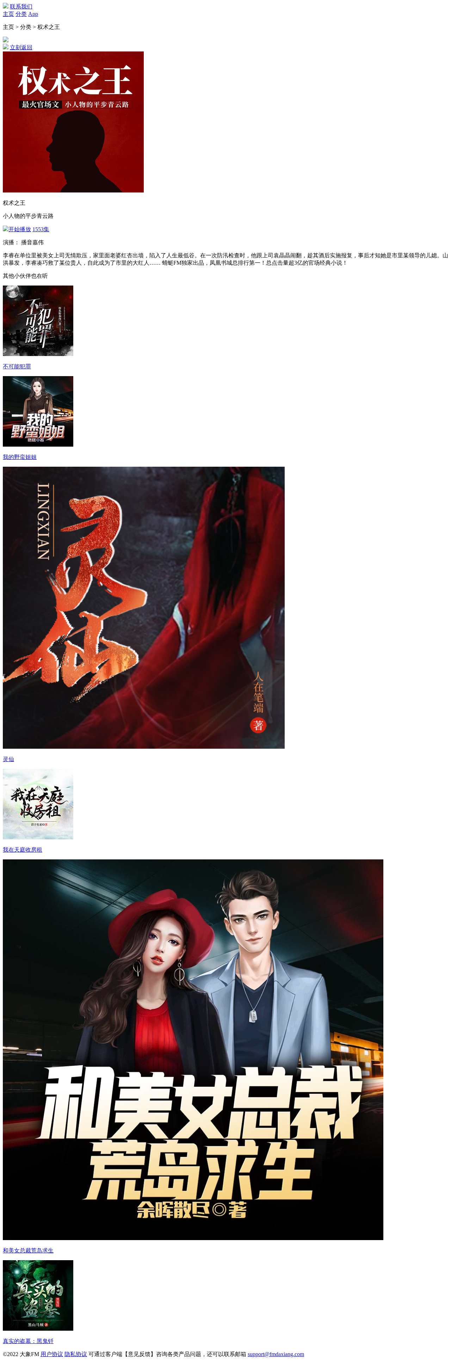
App (33, 14)
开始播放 (19, 229)
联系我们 (21, 7)
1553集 (40, 229)
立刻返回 (21, 47)
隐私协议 (75, 1354)
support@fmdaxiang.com (276, 1354)
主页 (8, 14)
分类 (21, 14)
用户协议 (52, 1354)
